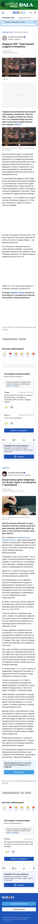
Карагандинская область (11, 793)
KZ (31, 13)
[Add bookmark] (34, 440)
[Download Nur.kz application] (19, 5)
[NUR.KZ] (19, 12)
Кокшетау (22, 339)
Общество (5, 468)
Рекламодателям (19, 909)
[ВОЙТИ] (35, 13)
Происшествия (8, 18)
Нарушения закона (24, 18)
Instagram (20, 456)
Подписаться (19, 772)
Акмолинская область (10, 339)
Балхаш (28, 793)
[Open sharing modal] (24, 440)
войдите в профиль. (12, 386)
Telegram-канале (17, 293)
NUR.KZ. (18, 124)
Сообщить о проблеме (19, 904)
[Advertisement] (19, 95)
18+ (22, 793)
